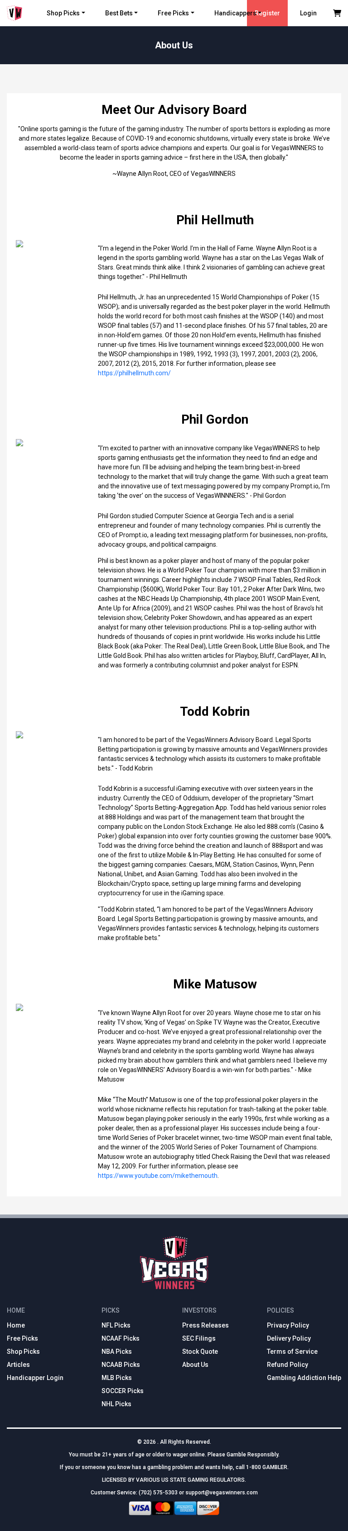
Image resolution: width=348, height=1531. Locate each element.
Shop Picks (63, 13)
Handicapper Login (35, 1377)
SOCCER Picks (123, 1390)
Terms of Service (292, 1351)
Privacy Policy (288, 1325)
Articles (18, 1364)
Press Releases (205, 1325)
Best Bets (119, 13)
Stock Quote (200, 1351)
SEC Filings (199, 1338)
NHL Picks (116, 1404)
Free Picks (173, 13)
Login (308, 13)
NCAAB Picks (121, 1364)
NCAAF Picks (121, 1338)
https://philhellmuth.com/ (134, 373)
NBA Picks (117, 1351)
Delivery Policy (289, 1338)
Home (16, 1325)
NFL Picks (116, 1325)
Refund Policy (287, 1364)
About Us (195, 1364)
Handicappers (235, 13)
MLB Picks (117, 1377)
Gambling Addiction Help (304, 1377)
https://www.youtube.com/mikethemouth (158, 1175)
